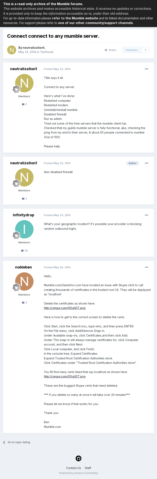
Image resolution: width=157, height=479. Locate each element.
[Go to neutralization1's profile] (11, 49)
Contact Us (73, 468)
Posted (57, 69)
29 (26, 250)
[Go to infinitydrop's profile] (24, 229)
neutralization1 (33, 47)
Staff (88, 468)
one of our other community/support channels (95, 23)
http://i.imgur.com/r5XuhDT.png (64, 308)
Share (111, 50)
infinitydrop (23, 215)
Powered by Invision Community (78, 473)
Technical (46, 52)
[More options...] (146, 69)
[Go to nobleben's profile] (24, 281)
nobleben (23, 267)
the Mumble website (81, 18)
